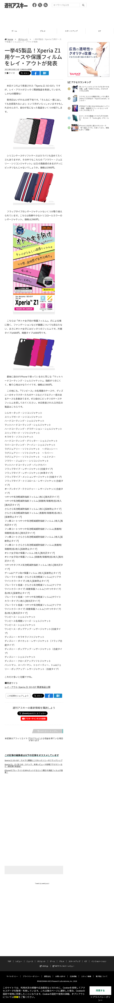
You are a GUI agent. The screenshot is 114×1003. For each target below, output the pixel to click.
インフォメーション (98, 961)
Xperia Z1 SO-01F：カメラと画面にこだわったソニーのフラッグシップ (33, 760)
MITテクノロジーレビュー (64, 966)
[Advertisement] (57, 17)
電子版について (101, 976)
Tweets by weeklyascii (42, 883)
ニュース (29, 961)
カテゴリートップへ (49, 731)
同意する (100, 990)
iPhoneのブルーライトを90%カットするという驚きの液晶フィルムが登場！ (34, 771)
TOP (9, 961)
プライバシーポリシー (31, 976)
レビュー (18, 961)
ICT (99, 31)
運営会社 (47, 976)
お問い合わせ (60, 976)
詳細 (16, 997)
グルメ (42, 31)
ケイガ (12, 73)
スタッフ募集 (86, 976)
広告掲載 (73, 976)
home (10, 39)
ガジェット (23, 39)
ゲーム (14, 31)
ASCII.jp (45, 966)
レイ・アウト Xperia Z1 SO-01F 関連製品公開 (27, 687)
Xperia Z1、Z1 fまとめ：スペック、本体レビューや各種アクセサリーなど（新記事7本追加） (33, 765)
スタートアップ (71, 31)
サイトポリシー (12, 976)
